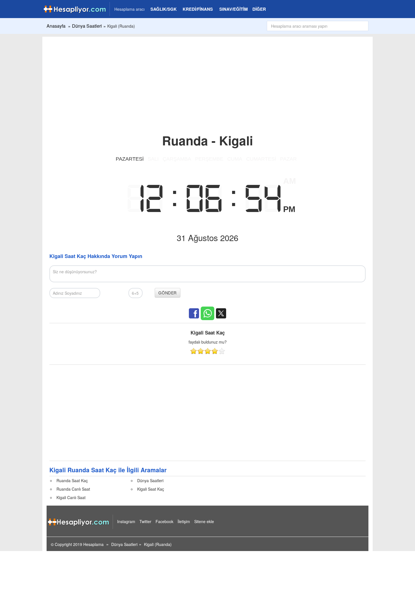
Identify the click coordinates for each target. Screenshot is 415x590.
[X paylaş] (221, 313)
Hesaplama (93, 544)
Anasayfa (56, 26)
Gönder (167, 293)
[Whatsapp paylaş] (207, 313)
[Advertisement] (207, 79)
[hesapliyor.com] (50, 8)
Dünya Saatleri (87, 26)
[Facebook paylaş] (194, 313)
